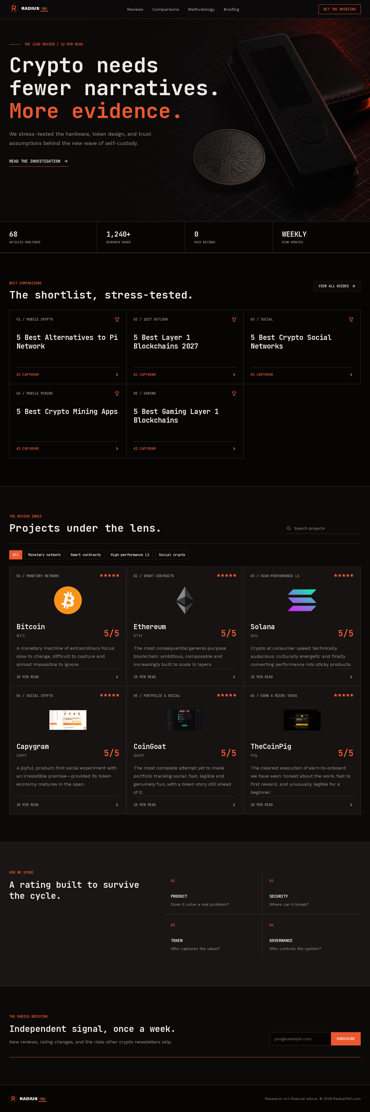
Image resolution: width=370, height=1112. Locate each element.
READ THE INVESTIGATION (34, 161)
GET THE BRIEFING (339, 9)
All (16, 555)
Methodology (201, 9)
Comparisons (165, 9)
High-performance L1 (130, 555)
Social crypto (172, 555)
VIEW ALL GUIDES (334, 286)
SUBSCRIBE (346, 1038)
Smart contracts (86, 555)
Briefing (231, 9)
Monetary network (44, 555)
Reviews (135, 9)
